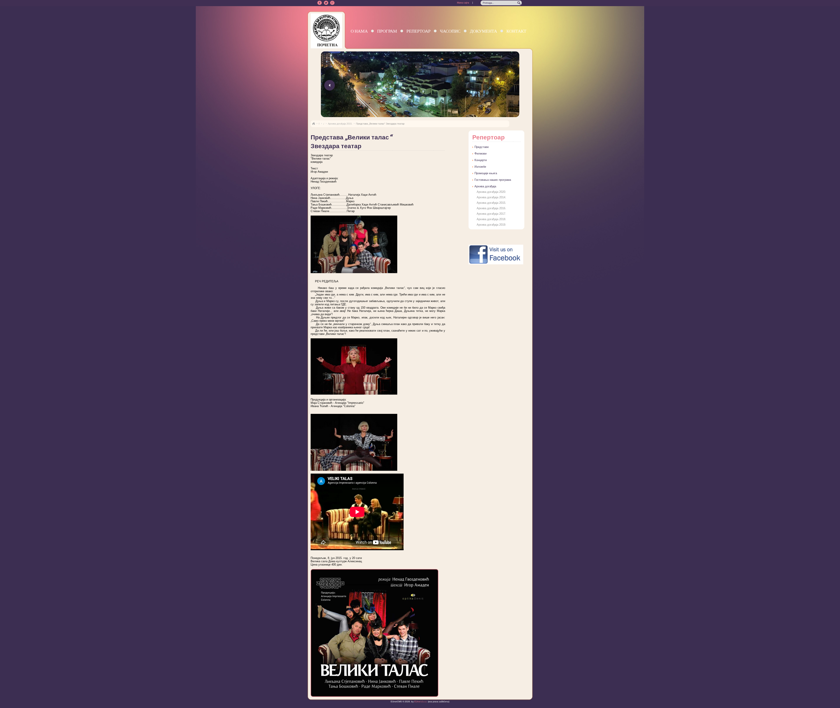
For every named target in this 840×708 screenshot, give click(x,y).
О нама (359, 30)
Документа (483, 30)
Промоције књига (485, 173)
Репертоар (418, 30)
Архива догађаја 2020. (491, 191)
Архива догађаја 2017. (491, 213)
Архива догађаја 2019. (491, 224)
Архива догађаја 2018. (491, 219)
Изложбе (480, 166)
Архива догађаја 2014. (491, 197)
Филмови (480, 153)
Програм (387, 30)
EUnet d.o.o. (420, 701)
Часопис (450, 30)
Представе (481, 147)
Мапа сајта (463, 2)
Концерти (480, 160)
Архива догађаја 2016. (491, 208)
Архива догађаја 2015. (340, 123)
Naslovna (313, 123)
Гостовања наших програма (492, 179)
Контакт (516, 30)
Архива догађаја (485, 186)
